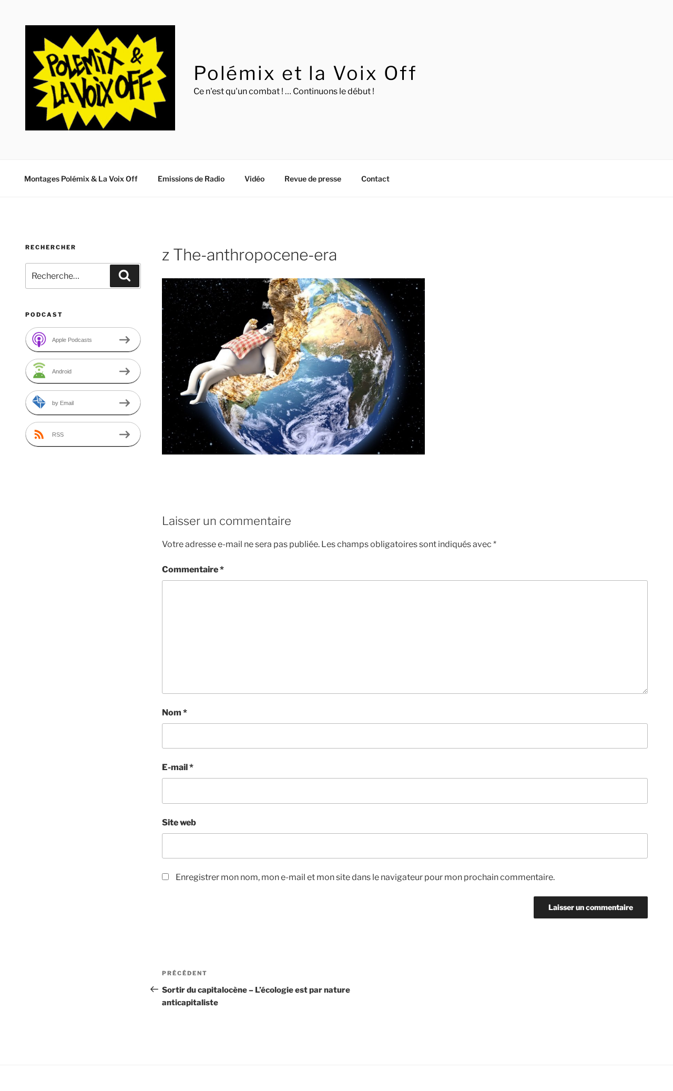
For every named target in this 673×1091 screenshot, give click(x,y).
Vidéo (254, 178)
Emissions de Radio (191, 178)
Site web (179, 822)
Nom (174, 713)
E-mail (177, 767)
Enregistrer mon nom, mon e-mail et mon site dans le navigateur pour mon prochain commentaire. (365, 877)
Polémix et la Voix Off (305, 73)
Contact (375, 178)
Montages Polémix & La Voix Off (81, 178)
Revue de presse (312, 178)
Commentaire (193, 569)
